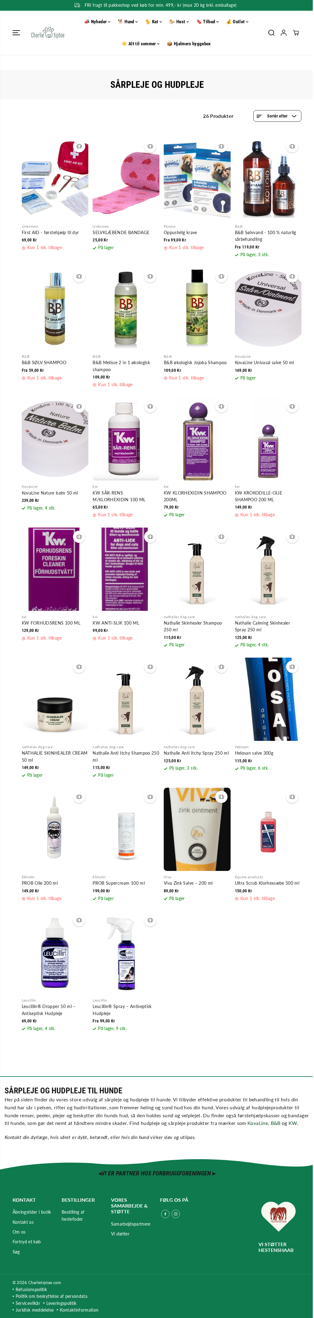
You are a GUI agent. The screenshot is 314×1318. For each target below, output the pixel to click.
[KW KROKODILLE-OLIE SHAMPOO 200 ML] (268, 438)
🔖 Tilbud (206, 21)
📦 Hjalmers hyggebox (189, 44)
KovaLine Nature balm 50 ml (50, 492)
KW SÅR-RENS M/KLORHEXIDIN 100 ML (119, 496)
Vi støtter (120, 1233)
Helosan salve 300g (254, 753)
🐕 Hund (126, 21)
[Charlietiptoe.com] (48, 32)
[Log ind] (283, 32)
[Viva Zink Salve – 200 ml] (197, 829)
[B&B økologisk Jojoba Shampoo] (197, 308)
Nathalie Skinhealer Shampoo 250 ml (193, 626)
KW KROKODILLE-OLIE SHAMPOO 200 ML (258, 496)
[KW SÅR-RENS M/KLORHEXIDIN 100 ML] (126, 438)
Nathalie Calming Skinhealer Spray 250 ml (262, 626)
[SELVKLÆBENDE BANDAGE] (126, 178)
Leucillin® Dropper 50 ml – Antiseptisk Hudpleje (49, 1010)
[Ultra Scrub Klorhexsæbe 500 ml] (268, 829)
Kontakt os (23, 1222)
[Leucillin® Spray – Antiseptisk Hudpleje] (126, 952)
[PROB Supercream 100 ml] (126, 829)
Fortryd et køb (27, 1241)
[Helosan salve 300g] (268, 699)
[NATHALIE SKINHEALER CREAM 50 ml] (55, 699)
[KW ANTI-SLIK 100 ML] (126, 569)
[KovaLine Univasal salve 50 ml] (268, 308)
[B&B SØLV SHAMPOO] (55, 308)
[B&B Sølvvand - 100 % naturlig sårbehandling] (268, 178)
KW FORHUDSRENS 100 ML (51, 622)
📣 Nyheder (96, 21)
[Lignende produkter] (79, 146)
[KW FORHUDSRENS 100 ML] (55, 569)
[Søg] (271, 32)
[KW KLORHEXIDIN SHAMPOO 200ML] (197, 438)
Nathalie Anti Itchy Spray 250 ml (196, 753)
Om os (19, 1231)
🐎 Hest (177, 21)
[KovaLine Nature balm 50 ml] (55, 438)
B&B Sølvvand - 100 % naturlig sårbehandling (265, 236)
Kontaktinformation (79, 1309)
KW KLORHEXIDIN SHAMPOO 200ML (195, 496)
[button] (16, 32)
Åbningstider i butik (32, 1212)
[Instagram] (175, 1214)
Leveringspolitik (61, 1303)
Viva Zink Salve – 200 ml (188, 883)
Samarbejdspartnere (131, 1224)
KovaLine (257, 1123)
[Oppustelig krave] (197, 178)
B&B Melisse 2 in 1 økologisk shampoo (121, 366)
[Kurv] (295, 32)
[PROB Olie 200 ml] (55, 829)
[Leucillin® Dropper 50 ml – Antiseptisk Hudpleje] (55, 952)
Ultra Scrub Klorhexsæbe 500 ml (267, 883)
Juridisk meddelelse (35, 1309)
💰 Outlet (236, 21)
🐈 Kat (152, 21)
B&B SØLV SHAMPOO (44, 362)
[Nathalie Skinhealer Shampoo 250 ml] (197, 569)
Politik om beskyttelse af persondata (52, 1296)
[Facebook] (165, 1214)
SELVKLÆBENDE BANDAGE (121, 232)
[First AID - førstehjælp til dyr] (55, 178)
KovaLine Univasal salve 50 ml (264, 362)
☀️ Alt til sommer (139, 44)
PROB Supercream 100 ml (119, 883)
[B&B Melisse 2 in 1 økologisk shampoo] (126, 308)
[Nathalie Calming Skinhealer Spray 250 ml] (268, 569)
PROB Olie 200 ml (40, 883)
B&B (276, 1123)
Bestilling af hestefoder (73, 1215)
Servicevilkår (28, 1303)
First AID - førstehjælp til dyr (50, 232)
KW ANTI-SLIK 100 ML (116, 622)
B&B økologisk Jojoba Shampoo (195, 362)
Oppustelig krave (180, 232)
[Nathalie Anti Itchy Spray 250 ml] (197, 699)
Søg (16, 1251)
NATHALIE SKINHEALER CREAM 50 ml (55, 756)
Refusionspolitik (31, 1289)
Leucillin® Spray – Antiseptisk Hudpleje (122, 1010)
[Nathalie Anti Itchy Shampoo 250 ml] (126, 699)
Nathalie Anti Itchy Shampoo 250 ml (126, 756)
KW (293, 1123)
